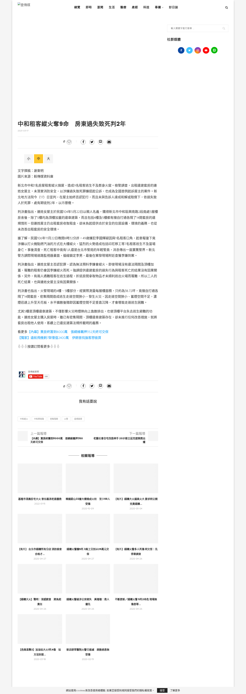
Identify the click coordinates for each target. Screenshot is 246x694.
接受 (162, 690)
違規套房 (78, 419)
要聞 (100, 7)
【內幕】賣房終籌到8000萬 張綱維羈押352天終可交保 (67, 332)
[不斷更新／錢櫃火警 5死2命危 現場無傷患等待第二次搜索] (136, 578)
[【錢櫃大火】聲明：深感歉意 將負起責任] (40, 578)
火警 (66, 419)
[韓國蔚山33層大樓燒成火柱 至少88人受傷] (88, 478)
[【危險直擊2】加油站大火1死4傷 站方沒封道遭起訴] (40, 629)
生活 (112, 7)
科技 (146, 7)
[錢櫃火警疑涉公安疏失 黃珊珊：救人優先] (88, 578)
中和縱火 (24, 419)
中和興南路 (39, 419)
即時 (89, 7)
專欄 (158, 7)
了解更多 (175, 690)
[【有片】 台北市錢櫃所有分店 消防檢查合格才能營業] (40, 528)
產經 (135, 7)
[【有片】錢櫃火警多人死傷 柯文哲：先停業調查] (136, 528)
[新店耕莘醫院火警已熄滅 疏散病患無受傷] (88, 629)
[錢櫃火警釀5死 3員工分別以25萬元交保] (88, 528)
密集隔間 (54, 419)
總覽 (77, 7)
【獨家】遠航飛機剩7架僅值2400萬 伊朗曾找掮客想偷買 (59, 338)
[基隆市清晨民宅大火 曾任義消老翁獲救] (40, 478)
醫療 (123, 7)
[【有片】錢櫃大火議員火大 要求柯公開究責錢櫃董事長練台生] (136, 478)
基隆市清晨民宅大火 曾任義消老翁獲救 (40, 499)
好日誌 (173, 7)
